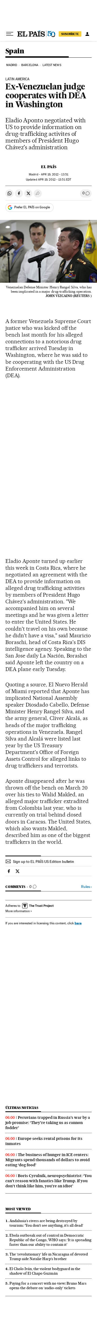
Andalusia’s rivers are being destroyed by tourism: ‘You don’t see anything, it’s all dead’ (46, 1223)
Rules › (86, 887)
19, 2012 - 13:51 (54, 174)
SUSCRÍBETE (70, 34)
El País (48, 166)
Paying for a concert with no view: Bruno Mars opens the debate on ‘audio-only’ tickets (47, 1285)
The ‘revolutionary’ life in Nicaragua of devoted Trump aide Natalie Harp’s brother (48, 1256)
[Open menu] (9, 34)
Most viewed (17, 1209)
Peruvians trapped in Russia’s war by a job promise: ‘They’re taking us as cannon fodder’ (47, 1122)
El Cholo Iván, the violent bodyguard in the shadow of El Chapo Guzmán (44, 1271)
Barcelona (29, 65)
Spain (14, 51)
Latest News (52, 65)
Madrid (11, 65)
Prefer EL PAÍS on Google (32, 207)
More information (17, 911)
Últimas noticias (21, 1108)
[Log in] (87, 34)
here (78, 923)
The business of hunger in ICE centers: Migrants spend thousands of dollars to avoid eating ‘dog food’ (47, 1159)
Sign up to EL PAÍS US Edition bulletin (43, 861)
